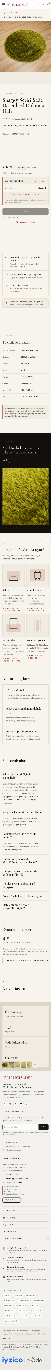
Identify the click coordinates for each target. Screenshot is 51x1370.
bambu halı (8, 1306)
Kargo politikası (7, 1334)
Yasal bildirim (19, 1334)
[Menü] (3, 4)
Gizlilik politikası (22, 1331)
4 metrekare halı (39, 1301)
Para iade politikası (8, 1331)
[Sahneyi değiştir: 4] (23, 1064)
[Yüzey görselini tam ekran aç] (25, 496)
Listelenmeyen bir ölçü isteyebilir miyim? (16, 906)
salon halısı (18, 1295)
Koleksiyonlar (9, 1232)
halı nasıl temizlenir (10, 1321)
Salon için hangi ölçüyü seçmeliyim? (16, 776)
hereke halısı (8, 1316)
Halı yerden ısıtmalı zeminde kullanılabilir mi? (19, 873)
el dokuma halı (9, 1301)
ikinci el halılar (21, 1306)
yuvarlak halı (36, 1316)
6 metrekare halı (24, 1301)
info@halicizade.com (14, 1182)
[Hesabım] (44, 4)
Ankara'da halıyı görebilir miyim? (22, 896)
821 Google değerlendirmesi (22, 119)
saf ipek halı (37, 1311)
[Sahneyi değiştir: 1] (5, 1064)
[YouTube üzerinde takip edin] (21, 1103)
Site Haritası (42, 1334)
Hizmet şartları (35, 1331)
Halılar (18, 12)
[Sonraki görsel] (47, 539)
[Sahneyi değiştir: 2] (11, 1064)
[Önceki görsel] (3, 539)
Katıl (43, 1127)
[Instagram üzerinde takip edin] (10, 1103)
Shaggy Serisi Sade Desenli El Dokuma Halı (23, 17)
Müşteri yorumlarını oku (13, 1150)
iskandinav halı (9, 1311)
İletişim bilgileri (31, 1334)
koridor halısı (30, 1295)
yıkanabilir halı (22, 1316)
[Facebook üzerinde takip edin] (4, 1103)
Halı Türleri (8, 1211)
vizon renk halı (24, 1311)
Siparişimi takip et (12, 1142)
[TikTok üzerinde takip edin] (26, 1103)
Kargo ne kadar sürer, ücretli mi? (22, 812)
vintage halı (34, 1306)
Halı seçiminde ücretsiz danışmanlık (18, 1146)
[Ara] (39, 4)
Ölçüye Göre (8, 1225)
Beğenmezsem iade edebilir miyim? (19, 835)
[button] (25, 222)
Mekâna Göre (8, 1218)
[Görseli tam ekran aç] (46, 14)
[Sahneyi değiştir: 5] (29, 1064)
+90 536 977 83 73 (18, 1178)
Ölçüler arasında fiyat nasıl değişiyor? (18, 885)
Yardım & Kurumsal (11, 1239)
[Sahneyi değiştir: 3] (17, 1064)
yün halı (7, 1295)
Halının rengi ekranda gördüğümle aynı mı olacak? (19, 860)
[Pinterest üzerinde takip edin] (15, 1103)
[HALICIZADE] (17, 1077)
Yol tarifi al (10, 1200)
